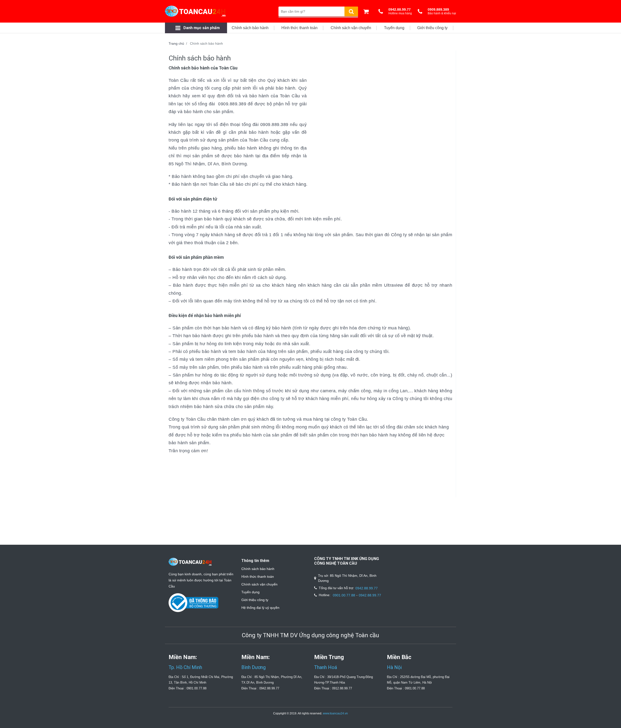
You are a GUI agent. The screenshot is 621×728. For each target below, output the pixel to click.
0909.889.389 (232, 103)
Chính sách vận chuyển (259, 584)
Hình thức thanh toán (257, 576)
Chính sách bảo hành (257, 569)
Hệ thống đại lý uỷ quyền (260, 608)
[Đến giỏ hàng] (367, 11)
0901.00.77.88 (344, 595)
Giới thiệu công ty (254, 600)
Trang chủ (176, 43)
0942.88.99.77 (366, 588)
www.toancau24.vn (335, 713)
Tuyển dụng (250, 592)
